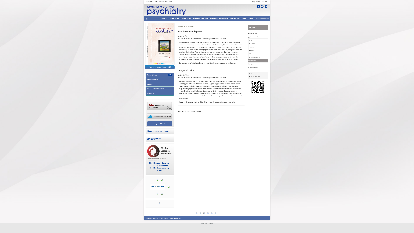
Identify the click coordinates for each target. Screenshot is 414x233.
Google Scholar (253, 67)
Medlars (252, 50)
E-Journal (150, 93)
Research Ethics (235, 18)
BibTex (252, 47)
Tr (253, 2)
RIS (251, 40)
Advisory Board (186, 18)
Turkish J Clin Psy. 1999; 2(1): (186, 26)
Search (161, 124)
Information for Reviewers (219, 18)
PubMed (251, 64)
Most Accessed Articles (156, 89)
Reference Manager (255, 57)
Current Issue (159, 75)
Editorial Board (174, 18)
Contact (264, 2)
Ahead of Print (152, 79)
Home (258, 2)
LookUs (202, 223)
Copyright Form (155, 139)
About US (164, 18)
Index (244, 18)
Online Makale (210, 223)
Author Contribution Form (159, 131)
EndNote (252, 43)
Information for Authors (200, 18)
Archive (150, 84)
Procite (252, 53)
